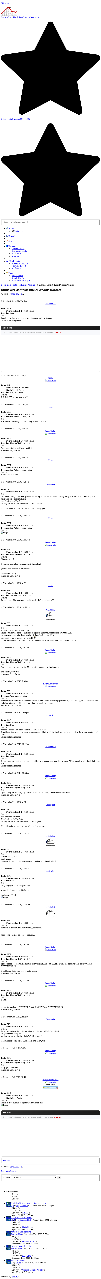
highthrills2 (50, 610)
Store (10, 241)
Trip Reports (14, 261)
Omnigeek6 (50, 484)
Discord (11, 236)
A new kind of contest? (16, 1260)
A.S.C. (25, 1213)
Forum (11, 273)
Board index (6, 285)
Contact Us (18, 231)
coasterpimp (50, 871)
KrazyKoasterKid (50, 684)
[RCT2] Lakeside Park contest (19, 1217)
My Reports (16, 268)
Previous (6, 1160)
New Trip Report (19, 266)
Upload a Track (18, 248)
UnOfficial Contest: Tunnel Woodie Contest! (31, 290)
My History (16, 253)
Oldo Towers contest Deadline (19, 1246)
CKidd (18, 1263)
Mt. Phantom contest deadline (18, 1232)
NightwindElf (22, 1206)
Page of (14, 294)
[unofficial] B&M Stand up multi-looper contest (26, 1203)
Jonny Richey (50, 431)
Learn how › (58, 332)
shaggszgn (26, 1255)
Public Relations (20, 285)
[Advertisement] (50, 353)
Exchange (12, 246)
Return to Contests (8, 1171)
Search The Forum (19, 278)
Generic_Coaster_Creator (32, 1270)
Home (11, 228)
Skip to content (7, 3)
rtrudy (50, 378)
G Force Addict (24, 1220)
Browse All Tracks (19, 251)
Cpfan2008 (27, 1227)
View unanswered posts (21, 280)
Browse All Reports (20, 263)
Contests (31, 285)
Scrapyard (16, 256)
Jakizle (50, 407)
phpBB (15, 1277)
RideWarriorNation (51, 1079)
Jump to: (6, 1177)
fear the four (51, 303)
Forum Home (17, 275)
